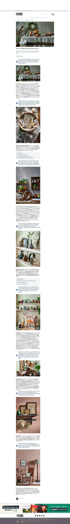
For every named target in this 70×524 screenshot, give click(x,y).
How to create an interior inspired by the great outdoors (26, 280)
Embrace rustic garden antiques (22, 283)
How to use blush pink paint (21, 282)
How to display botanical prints (22, 154)
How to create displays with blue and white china (25, 157)
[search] (53, 14)
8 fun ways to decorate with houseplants (23, 156)
